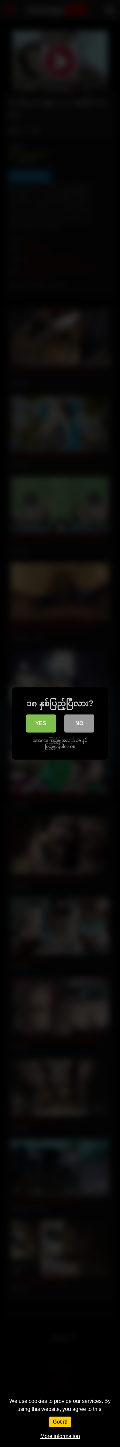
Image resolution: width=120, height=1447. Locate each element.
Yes (40, 723)
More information (60, 1436)
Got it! (60, 1422)
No (79, 723)
